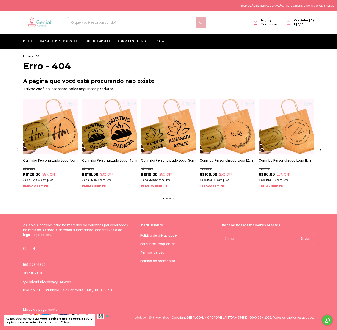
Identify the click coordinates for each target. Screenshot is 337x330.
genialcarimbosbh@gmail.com (47, 281)
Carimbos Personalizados (59, 41)
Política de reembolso (157, 261)
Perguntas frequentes (157, 244)
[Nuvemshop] (152, 319)
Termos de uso (152, 252)
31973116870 (32, 273)
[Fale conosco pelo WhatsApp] (327, 320)
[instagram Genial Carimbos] (24, 248)
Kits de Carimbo (98, 41)
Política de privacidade (158, 235)
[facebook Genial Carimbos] (34, 248)
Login (265, 20)
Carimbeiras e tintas (133, 41)
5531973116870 (34, 264)
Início (27, 41)
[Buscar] (201, 22)
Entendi (65, 322)
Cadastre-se (270, 24)
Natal (161, 41)
